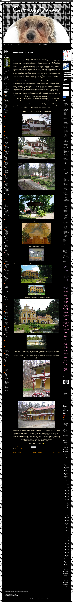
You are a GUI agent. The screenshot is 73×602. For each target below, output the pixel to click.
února (66, 561)
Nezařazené (66, 190)
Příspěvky (66, 74)
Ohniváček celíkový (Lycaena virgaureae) (7, 141)
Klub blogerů (6, 176)
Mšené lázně (15, 80)
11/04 (68, 534)
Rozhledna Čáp (6, 154)
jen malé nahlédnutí (6, 316)
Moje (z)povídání (66, 159)
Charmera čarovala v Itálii (6, 390)
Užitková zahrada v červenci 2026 (6, 301)
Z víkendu (6, 324)
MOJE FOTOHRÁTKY (66, 162)
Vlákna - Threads (6, 267)
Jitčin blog (6, 162)
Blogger (51, 598)
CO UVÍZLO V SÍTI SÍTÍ (66, 121)
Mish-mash (7, 201)
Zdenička (6, 360)
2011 (65, 584)
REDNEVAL (7, 271)
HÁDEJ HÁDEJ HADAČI (65, 135)
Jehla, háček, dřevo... (6, 158)
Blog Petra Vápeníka (6, 118)
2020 (65, 567)
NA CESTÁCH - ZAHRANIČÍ (66, 180)
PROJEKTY (66, 199)
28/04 (68, 481)
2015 (65, 577)
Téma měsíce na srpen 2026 (7, 178)
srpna (66, 464)
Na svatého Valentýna (7, 378)
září (66, 462)
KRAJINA (66, 144)
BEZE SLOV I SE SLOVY (66, 115)
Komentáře (66, 76)
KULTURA (66, 147)
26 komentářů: (26, 446)
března (66, 558)
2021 (65, 451)
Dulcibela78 (7, 133)
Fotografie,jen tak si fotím (7, 147)
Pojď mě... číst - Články (7, 254)
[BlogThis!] (32, 447)
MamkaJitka (7, 194)
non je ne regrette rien (65, 286)
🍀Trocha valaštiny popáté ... (6, 233)
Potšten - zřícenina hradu (6, 280)
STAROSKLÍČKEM (66, 215)
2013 (65, 580)
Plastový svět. (7, 124)
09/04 (68, 540)
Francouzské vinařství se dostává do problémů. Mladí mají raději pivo (7, 258)
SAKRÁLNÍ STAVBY (66, 211)
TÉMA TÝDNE (65, 220)
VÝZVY (65, 235)
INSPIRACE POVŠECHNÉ (66, 141)
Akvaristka (6, 185)
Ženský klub (7, 367)
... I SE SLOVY (65, 102)
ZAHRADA (66, 236)
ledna (66, 564)
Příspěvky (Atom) (24, 455)
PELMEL (66, 196)
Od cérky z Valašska (6, 231)
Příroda (65, 208)
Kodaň (6, 97)
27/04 (68, 484)
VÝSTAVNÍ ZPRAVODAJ (66, 232)
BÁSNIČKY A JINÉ (66, 110)
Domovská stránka (37, 452)
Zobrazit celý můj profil (65, 437)
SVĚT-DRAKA (6, 307)
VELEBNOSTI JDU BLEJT (66, 226)
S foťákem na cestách (6, 278)
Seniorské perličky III (6, 212)
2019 (65, 569)
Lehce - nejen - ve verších (6, 183)
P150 (5, 288)
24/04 (68, 493)
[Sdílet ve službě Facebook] (34, 447)
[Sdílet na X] (33, 447)
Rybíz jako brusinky (6, 164)
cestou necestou (6, 128)
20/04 (68, 499)
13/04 (68, 529)
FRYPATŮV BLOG (7, 152)
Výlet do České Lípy (6, 240)
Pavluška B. (7, 249)
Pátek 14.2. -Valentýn (7, 344)
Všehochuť (7, 348)
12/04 (68, 532)
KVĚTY (65, 149)
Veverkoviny (7, 327)
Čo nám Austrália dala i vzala (7, 113)
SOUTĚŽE (66, 213)
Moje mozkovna (6, 210)
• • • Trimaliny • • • (7, 387)
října (66, 459)
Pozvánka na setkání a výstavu (7, 369)
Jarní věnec (7, 134)
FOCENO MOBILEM (66, 129)
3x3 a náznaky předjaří (6, 273)
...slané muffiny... (6, 294)
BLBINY (65, 118)
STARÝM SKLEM (65, 218)
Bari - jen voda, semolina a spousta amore (6, 105)
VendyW (65, 418)
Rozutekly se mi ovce (7, 191)
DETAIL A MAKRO (66, 127)
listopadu (66, 457)
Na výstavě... (7, 246)
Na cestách (66, 169)
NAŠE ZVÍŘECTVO (66, 184)
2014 (65, 578)
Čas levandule (6, 217)
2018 (65, 571)
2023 (65, 447)
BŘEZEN (6, 250)
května (66, 473)
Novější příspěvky (17, 452)
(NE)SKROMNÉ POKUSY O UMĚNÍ (66, 106)
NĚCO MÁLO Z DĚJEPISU (66, 188)
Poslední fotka (6, 120)
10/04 (68, 537)
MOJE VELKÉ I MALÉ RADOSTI (66, 166)
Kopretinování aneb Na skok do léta (7, 350)
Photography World (7, 54)
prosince (67, 453)
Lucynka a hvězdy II (7, 189)
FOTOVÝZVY (66, 132)
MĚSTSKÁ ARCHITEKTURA (66, 151)
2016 (65, 575)
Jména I (6, 383)
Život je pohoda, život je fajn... (6, 375)
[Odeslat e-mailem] (31, 447)
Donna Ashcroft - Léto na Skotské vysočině (6, 330)
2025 (65, 444)
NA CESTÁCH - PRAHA (66, 176)
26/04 (68, 487)
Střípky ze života (6, 298)
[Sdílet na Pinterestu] (35, 447)
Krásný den (7, 129)
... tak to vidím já (6, 96)
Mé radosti (6, 215)
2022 (65, 449)
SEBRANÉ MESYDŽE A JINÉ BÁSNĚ (7, 286)
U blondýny (7, 319)
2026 (65, 442)
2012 (65, 582)
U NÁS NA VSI (66, 223)
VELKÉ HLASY (65, 229)
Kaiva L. (6, 167)
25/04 (68, 490)
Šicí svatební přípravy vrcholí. (7, 196)
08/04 (68, 543)
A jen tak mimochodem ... (7, 101)
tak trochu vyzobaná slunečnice (6, 313)
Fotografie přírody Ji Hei (6, 138)
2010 (65, 586)
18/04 (68, 520)
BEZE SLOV (65, 113)
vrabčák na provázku (7, 336)
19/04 (68, 517)
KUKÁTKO (66, 145)
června (66, 470)
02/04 (68, 555)
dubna (66, 476)
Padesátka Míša (6, 238)
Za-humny (6, 354)
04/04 (68, 549)
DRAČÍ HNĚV (6, 309)
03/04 (68, 552)
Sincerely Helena (6, 292)
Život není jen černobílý (7, 382)
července (67, 467)
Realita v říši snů (7, 265)
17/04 (68, 523)
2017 (65, 573)
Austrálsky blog (6, 111)
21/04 (68, 496)
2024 (65, 445)
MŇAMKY (66, 154)
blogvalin (6, 124)
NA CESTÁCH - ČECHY (66, 172)
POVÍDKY (66, 197)
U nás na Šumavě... (6, 323)
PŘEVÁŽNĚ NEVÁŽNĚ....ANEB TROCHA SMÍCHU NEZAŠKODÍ (66, 204)
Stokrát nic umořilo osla (7, 338)
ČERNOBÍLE (66, 124)
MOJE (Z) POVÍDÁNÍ (19, 448)
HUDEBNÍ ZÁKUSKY (66, 138)
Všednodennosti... (7, 342)
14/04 (68, 526)
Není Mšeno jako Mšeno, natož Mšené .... (24, 52)
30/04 (68, 479)
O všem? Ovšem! (6, 221)
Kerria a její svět (7, 171)
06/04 (68, 546)
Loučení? (6, 148)
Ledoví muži (7, 172)
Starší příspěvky (56, 452)
